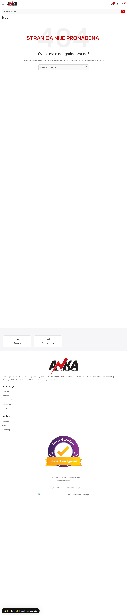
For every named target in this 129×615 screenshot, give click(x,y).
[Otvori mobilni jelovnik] (3, 3)
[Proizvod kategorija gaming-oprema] (17, 341)
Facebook (6, 421)
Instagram (6, 425)
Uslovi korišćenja (73, 488)
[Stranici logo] (12, 4)
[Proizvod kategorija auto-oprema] (48, 341)
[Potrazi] (123, 11)
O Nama (5, 391)
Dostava (5, 396)
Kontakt (5, 408)
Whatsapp (6, 430)
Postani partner (8, 400)
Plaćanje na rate (8, 404)
